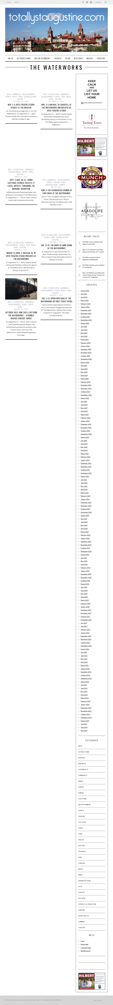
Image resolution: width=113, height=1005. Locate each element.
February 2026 (85, 304)
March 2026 (85, 300)
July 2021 (84, 480)
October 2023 (85, 392)
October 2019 (85, 548)
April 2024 (84, 375)
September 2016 (86, 646)
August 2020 (85, 515)
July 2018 (84, 587)
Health (81, 840)
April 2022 (84, 450)
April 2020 (84, 528)
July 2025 (84, 326)
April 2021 (84, 489)
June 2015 (84, 688)
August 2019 (85, 555)
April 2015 (84, 695)
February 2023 (85, 418)
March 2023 (85, 414)
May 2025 (84, 333)
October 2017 (85, 616)
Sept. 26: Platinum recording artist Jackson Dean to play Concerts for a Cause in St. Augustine (93, 275)
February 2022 (85, 457)
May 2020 (84, 525)
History (78, 58)
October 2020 (85, 509)
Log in (82, 941)
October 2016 (85, 643)
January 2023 (85, 421)
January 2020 (85, 538)
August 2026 (85, 291)
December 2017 (86, 610)
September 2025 (86, 320)
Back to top (97, 1000)
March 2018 (85, 600)
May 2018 (84, 594)
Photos (81, 892)
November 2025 (86, 313)
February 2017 (85, 630)
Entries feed (84, 944)
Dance (80, 781)
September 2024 (86, 359)
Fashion (81, 816)
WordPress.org (85, 951)
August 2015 (85, 682)
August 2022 (85, 437)
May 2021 (84, 486)
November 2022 (86, 427)
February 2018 (85, 603)
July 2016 (84, 652)
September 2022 (86, 434)
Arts (10, 58)
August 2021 (85, 476)
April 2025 (84, 336)
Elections (82, 799)
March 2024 (85, 379)
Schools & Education (87, 904)
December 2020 (86, 502)
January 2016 (85, 669)
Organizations (30, 96)
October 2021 (85, 470)
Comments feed (86, 948)
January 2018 (85, 607)
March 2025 (85, 339)
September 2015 (86, 678)
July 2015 (84, 685)
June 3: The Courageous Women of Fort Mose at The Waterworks (56, 192)
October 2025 (85, 317)
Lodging (81, 863)
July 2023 (84, 401)
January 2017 (85, 633)
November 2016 (86, 639)
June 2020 (84, 522)
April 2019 (84, 564)
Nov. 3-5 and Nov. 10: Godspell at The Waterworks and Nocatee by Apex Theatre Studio (56, 107)
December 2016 (86, 636)
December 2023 (86, 385)
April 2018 (84, 597)
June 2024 (84, 369)
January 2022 (85, 460)
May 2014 (84, 730)
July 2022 (84, 441)
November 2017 (86, 613)
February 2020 (85, 535)
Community (16, 94)
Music (90, 58)
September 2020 (86, 512)
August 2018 (85, 584)
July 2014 (84, 724)
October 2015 (85, 675)
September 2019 (86, 551)
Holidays (82, 851)
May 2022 (84, 447)
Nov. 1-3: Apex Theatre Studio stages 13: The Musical (21, 106)
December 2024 (86, 349)
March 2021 (85, 493)
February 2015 (85, 701)
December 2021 (86, 463)
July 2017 (84, 623)
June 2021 (84, 483)
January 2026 (85, 307)
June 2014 (84, 727)
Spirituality (83, 916)
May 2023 (84, 408)
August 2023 (85, 398)
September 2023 (86, 395)
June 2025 (84, 330)
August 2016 (85, 649)
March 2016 (85, 665)
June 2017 (84, 626)
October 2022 (85, 431)
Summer (62, 184)
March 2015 (85, 698)
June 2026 (84, 297)
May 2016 (84, 659)
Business (82, 764)
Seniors (81, 910)
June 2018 (84, 590)
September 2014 (86, 717)
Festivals (82, 822)
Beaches (81, 758)
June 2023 (84, 405)
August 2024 (85, 362)
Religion (81, 898)
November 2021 (86, 467)
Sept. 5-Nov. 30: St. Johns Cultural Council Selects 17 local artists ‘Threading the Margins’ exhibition (21, 184)
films (80, 828)
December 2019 (86, 541)
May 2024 (84, 372)
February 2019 (85, 568)
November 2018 (86, 577)
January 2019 (85, 571)
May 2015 (84, 691)
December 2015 (86, 672)
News (21, 96)
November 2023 (86, 388)
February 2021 (85, 496)
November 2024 (86, 352)
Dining (81, 787)
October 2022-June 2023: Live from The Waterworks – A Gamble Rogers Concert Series (21, 315)
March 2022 (85, 454)
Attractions (24, 58)
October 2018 (85, 581)
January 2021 (85, 499)
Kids (63, 96)
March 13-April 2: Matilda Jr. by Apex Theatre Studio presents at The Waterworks (21, 256)
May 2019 (84, 561)
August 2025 (85, 323)
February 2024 (85, 382)
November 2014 (86, 711)
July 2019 (84, 558)
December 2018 (86, 574)
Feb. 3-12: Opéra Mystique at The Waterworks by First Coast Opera (56, 300)
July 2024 (84, 366)
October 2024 (85, 356)
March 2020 (85, 532)
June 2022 (84, 444)
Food (67, 58)
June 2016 (84, 656)
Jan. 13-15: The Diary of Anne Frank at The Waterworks (56, 247)
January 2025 (85, 346)
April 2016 (84, 662)
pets (80, 886)
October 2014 (85, 714)
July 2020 (84, 519)
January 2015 (85, 704)
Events (58, 58)
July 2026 (84, 294)
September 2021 (86, 473)
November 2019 (86, 545)
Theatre (101, 58)
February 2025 (85, 343)
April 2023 (84, 411)
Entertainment (42, 58)
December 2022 (86, 424)
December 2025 (86, 310)
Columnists (83, 769)
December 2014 (86, 708)
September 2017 (86, 620)
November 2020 (86, 506)
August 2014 (85, 721)
